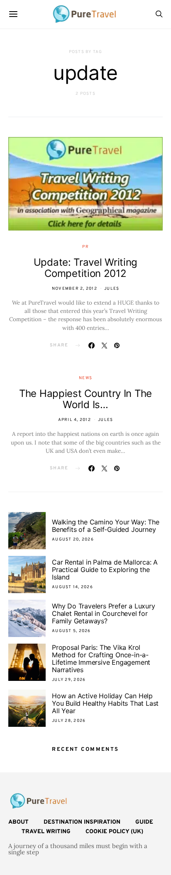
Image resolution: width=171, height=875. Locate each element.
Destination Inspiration (82, 822)
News (85, 378)
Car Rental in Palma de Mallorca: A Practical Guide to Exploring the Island (105, 569)
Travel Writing (46, 831)
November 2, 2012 (74, 288)
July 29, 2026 (69, 680)
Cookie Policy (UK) (114, 831)
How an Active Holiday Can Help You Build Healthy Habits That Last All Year (105, 703)
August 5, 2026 (71, 631)
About (18, 822)
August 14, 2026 (72, 587)
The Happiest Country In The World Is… (85, 399)
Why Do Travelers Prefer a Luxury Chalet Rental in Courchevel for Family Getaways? (103, 613)
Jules (111, 288)
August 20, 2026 (73, 539)
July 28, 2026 (69, 721)
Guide (144, 822)
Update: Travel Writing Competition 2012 (85, 267)
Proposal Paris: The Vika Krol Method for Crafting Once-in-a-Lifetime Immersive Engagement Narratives (101, 658)
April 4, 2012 (74, 420)
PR (85, 247)
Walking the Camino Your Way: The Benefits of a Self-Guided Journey (105, 526)
